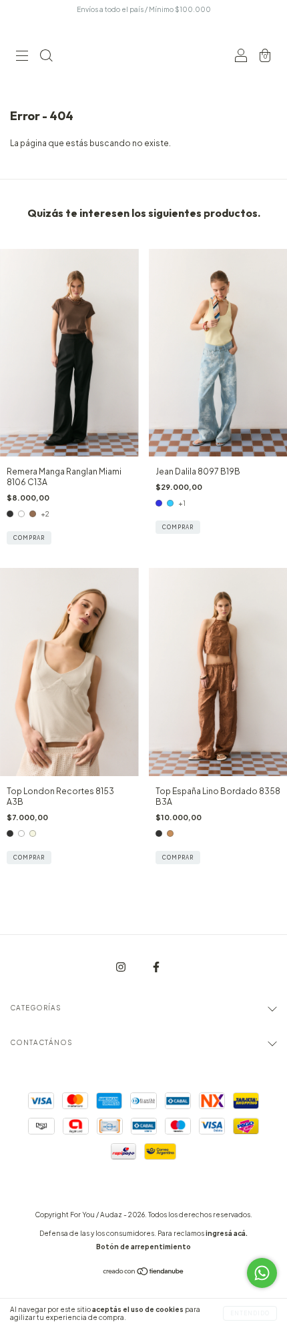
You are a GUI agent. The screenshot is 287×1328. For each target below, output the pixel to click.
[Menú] (22, 57)
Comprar (29, 538)
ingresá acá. (227, 1233)
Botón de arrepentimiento (143, 1247)
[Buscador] (46, 57)
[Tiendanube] (144, 1273)
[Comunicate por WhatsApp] (262, 1273)
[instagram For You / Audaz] (121, 967)
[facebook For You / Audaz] (156, 967)
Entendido (250, 1313)
